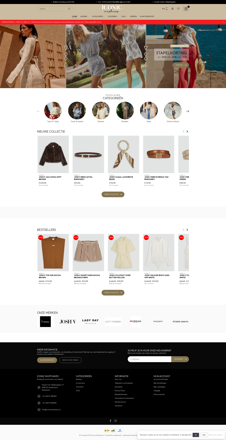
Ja (196, 435)
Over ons (118, 379)
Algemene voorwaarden (124, 383)
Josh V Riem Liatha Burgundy (83, 178)
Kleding (84, 16)
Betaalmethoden (121, 394)
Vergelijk (157, 391)
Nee (204, 435)
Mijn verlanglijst (159, 387)
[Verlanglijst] (178, 8)
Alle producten (159, 394)
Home (74, 16)
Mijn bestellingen (160, 383)
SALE (123, 16)
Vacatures (118, 406)
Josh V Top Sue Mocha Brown (50, 276)
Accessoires (97, 16)
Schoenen (112, 16)
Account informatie (161, 379)
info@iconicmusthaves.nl (51, 410)
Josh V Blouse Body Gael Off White (157, 276)
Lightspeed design (129, 435)
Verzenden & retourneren (124, 398)
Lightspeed (117, 435)
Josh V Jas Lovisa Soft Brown (50, 178)
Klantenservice (147, 16)
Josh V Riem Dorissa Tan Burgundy (156, 178)
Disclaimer (119, 387)
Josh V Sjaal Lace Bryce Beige (121, 178)
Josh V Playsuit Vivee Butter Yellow (120, 276)
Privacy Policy (120, 391)
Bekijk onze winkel (70, 360)
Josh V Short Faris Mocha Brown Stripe (87, 276)
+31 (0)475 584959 (49, 396)
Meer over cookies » (215, 435)
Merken (133, 16)
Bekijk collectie (111, 194)
